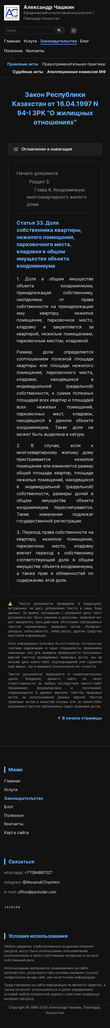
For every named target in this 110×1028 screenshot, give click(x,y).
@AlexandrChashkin (41, 882)
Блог (84, 41)
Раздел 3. (39, 181)
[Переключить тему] (74, 31)
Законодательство (58, 41)
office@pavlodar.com (37, 891)
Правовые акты (22, 64)
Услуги (30, 41)
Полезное (13, 50)
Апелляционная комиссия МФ (76, 71)
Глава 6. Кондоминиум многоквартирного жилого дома (57, 197)
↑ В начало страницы (79, 718)
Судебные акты (28, 71)
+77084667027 (38, 872)
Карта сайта (16, 832)
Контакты (35, 50)
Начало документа (37, 173)
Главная (12, 41)
